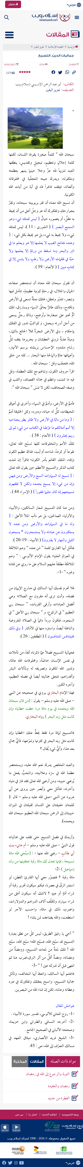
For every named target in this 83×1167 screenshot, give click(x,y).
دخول (12, 4)
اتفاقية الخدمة (49, 1114)
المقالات (58, 34)
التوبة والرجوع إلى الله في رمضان (48, 1074)
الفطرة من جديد (59, 1098)
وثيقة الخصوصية (70, 1114)
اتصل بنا (33, 1114)
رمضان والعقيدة (59, 1086)
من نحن (19, 1114)
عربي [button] (72, 5)
